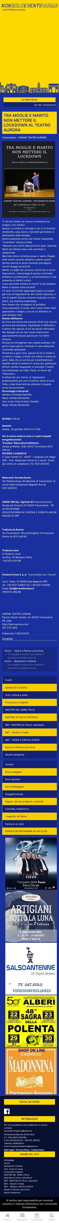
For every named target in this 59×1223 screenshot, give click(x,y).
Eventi (8, 680)
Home (7, 1219)
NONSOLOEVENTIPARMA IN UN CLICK (26, 831)
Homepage (9, 1160)
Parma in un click (14, 824)
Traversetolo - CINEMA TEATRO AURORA (24, 137)
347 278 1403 (9, 627)
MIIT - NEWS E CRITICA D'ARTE (22, 739)
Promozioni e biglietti (16, 702)
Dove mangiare (13, 771)
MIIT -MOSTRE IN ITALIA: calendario (24, 724)
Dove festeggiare (14, 786)
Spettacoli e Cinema (16, 687)
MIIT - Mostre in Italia (16, 732)
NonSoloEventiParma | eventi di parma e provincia (29, 8)
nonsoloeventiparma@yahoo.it (18, 1131)
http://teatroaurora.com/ (15, 624)
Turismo (9, 764)
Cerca (51, 1219)
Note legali (9, 1150)
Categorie (22, 1219)
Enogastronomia (14, 794)
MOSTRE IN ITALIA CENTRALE (21, 717)
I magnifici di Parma (16, 816)
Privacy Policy (23, 1150)
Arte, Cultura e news (16, 695)
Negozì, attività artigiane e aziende (24, 801)
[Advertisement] (29, 47)
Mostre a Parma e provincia (20, 747)
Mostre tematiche (14, 754)
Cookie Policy (37, 1150)
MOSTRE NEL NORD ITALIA (20, 709)
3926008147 (18, 1143)
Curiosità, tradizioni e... (17, 808)
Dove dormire (12, 779)
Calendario (37, 1219)
